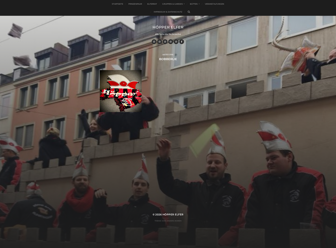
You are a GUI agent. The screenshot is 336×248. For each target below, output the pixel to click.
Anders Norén (174, 221)
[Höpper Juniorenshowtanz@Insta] (165, 41)
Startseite (117, 4)
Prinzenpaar (135, 4)
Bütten (194, 4)
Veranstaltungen (214, 4)
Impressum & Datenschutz (168, 12)
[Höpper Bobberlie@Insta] (176, 41)
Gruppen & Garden (172, 4)
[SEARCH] (189, 12)
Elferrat (152, 4)
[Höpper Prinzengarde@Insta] (159, 41)
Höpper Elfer (168, 27)
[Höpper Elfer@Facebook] (181, 41)
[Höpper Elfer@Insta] (154, 41)
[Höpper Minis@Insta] (170, 41)
